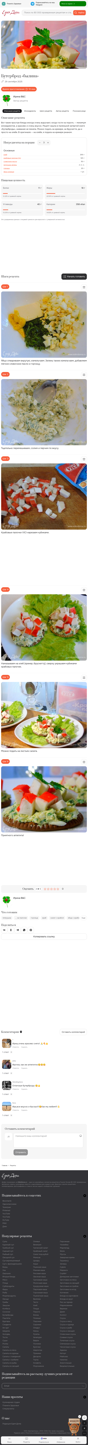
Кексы (36, 1331)
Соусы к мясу (66, 1321)
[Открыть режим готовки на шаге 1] (84, 287)
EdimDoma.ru (22, 1182)
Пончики (37, 1344)
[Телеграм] (17, 930)
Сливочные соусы (68, 1334)
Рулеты (36, 1334)
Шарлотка (37, 1350)
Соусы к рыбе (66, 1328)
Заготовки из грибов (69, 1286)
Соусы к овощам (67, 1331)
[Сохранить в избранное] (84, 1417)
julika (14, 1061)
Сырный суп (8, 1251)
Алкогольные (66, 1363)
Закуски (6, 1305)
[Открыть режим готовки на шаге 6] (84, 762)
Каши (35, 1264)
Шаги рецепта (46, 111)
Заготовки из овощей (69, 1283)
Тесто (35, 1302)
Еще (83, 918)
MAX (4, 1223)
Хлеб (35, 1305)
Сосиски (6, 1312)
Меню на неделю (67, 4)
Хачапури (37, 1337)
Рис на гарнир (66, 1302)
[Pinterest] (31, 930)
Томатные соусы (67, 1340)
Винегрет (37, 1244)
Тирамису (64, 1260)
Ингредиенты (30, 111)
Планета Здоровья (14, 4)
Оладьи (36, 1328)
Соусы (63, 1318)
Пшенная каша (39, 1267)
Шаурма (6, 1331)
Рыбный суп (8, 1254)
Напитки (63, 1360)
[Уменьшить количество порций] (39, 142)
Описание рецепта (12, 111)
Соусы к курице (67, 1324)
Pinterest (6, 1210)
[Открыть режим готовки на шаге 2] (84, 375)
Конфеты (37, 1363)
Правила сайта (19, 1433)
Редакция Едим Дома (12, 1424)
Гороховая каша (40, 1292)
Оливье (36, 1241)
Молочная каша (40, 1283)
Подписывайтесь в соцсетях (21, 1195)
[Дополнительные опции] (84, 1433)
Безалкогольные (67, 1366)
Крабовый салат (40, 1251)
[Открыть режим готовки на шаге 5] (84, 678)
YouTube (6, 1213)
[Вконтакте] (4, 930)
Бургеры (6, 1321)
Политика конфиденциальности (37, 1433)
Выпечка (37, 1299)
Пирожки (37, 1321)
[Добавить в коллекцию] (84, 1423)
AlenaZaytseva (17, 1082)
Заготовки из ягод (68, 1289)
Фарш (5, 1289)
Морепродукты (9, 1296)
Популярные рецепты (17, 1236)
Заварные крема (67, 1257)
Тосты (5, 1337)
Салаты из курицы (10, 1353)
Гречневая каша (40, 1280)
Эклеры (63, 1264)
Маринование (66, 1305)
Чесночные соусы (68, 1347)
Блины (36, 1315)
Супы (5, 1241)
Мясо (5, 1280)
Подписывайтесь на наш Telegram (45, 3)
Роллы (5, 1344)
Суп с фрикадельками (12, 1264)
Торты (35, 1360)
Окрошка (7, 1273)
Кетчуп (63, 1353)
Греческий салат (40, 1248)
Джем (62, 1312)
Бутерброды (8, 1315)
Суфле (63, 1267)
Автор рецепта (62, 111)
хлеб (5, 155)
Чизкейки (64, 1244)
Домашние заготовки (69, 1276)
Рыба (5, 1292)
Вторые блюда (9, 1276)
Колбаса (6, 1308)
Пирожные (64, 1241)
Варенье (63, 1308)
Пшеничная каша (40, 1296)
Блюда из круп (66, 1299)
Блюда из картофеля (69, 1296)
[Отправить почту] (83, 1386)
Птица (5, 1283)
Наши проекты (12, 1397)
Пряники (37, 1353)
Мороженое (38, 1366)
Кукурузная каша (40, 1286)
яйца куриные (9, 172)
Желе (62, 1251)
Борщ (5, 1267)
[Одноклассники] (11, 930)
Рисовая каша (39, 1273)
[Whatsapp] (24, 930)
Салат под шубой (40, 1254)
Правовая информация (58, 1433)
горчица (7, 168)
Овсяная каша (39, 1276)
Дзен (5, 1226)
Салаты (6, 1347)
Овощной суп (8, 1257)
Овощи (6, 1299)
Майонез (64, 1356)
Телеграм (7, 1207)
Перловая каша (40, 1289)
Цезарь (36, 1260)
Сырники (37, 1324)
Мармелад (64, 1248)
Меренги (64, 1270)
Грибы (5, 1302)
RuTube (6, 1220)
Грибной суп (8, 1248)
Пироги (36, 1312)
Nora (14, 1103)
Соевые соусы (66, 1337)
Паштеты (6, 1318)
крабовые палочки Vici (12, 158)
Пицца (36, 1308)
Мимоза (36, 1257)
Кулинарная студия (11, 1402)
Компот (63, 1315)
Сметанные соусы (68, 1344)
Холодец (6, 1334)
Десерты (37, 1356)
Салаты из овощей (11, 1366)
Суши (5, 1340)
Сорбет (63, 1273)
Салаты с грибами (10, 1360)
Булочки (37, 1347)
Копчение (64, 1292)
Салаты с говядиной (11, 1356)
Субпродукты (8, 1286)
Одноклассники (9, 1204)
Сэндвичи (7, 1324)
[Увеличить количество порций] (48, 142)
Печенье (37, 1318)
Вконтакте (7, 1201)
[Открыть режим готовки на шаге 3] (84, 459)
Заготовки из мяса (68, 1280)
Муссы (63, 1254)
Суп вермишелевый (11, 1260)
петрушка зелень (10, 165)
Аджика (63, 1350)
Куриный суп (8, 1244)
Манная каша (39, 1270)
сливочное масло (10, 161)
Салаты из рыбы (10, 1363)
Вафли (36, 1340)
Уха (4, 1270)
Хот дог (6, 1328)
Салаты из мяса (9, 1350)
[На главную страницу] (11, 12)
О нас (6, 1418)
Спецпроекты (8, 1408)
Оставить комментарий (73, 1032)
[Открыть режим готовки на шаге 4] (84, 590)
